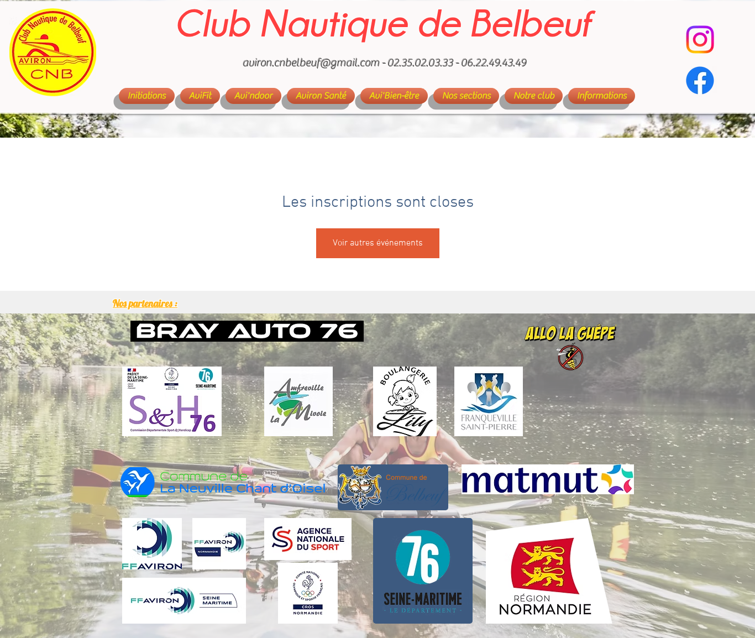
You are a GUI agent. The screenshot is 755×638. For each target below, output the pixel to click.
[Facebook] (700, 80)
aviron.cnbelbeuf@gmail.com (311, 62)
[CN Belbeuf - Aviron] (700, 39)
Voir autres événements (378, 243)
